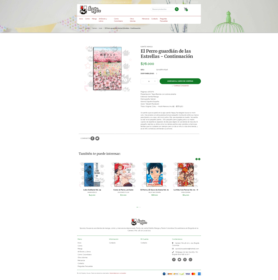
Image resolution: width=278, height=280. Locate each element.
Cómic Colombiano (118, 20)
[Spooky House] (90, 11)
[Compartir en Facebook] (92, 138)
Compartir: (84, 138)
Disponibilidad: (147, 74)
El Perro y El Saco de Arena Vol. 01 (155, 190)
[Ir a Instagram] (185, 259)
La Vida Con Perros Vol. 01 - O (186, 190)
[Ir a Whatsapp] (190, 259)
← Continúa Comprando (180, 86)
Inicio (81, 19)
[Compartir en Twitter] (97, 138)
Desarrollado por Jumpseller (118, 273)
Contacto (154, 19)
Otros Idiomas (133, 20)
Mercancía (145, 19)
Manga (94, 19)
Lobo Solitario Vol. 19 (92, 190)
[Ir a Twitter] (179, 259)
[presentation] (196, 159)
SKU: (142, 70)
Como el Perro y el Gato (123, 190)
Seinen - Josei (97, 28)
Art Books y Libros (103, 20)
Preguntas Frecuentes (164, 20)
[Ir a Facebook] (174, 259)
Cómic (87, 19)
